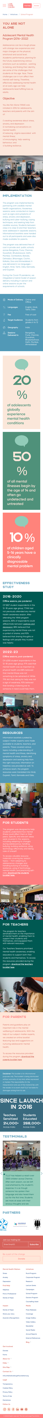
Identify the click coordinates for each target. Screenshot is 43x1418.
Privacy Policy (7, 1392)
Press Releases (31, 1310)
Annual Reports (31, 1334)
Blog (27, 1342)
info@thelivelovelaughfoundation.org (16, 1376)
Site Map (6, 1367)
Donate (36, 5)
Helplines (6, 1290)
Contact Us (7, 1372)
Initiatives (30, 1269)
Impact (5, 1306)
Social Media (30, 1330)
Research (29, 1281)
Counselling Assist (32, 1301)
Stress (5, 1273)
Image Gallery (31, 1318)
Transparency (8, 1384)
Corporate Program (33, 1277)
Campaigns (30, 1289)
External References (33, 1338)
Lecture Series (31, 1285)
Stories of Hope (8, 1298)
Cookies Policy (8, 1388)
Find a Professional (9, 1294)
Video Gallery (31, 1322)
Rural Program (31, 1273)
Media (28, 1306)
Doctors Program (32, 1297)
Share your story (8, 1314)
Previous (1, 1173)
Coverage (29, 1314)
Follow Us (6, 1404)
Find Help (27, 5)
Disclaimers (7, 1400)
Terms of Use (7, 1396)
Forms (5, 1355)
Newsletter (29, 1326)
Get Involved (8, 1346)
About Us (6, 1359)
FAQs (5, 1363)
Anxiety (5, 1277)
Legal (5, 1380)
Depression (7, 1281)
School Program (31, 1293)
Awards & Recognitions (11, 1318)
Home (5, 14)
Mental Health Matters (11, 1269)
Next (41, 1173)
